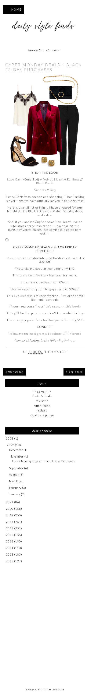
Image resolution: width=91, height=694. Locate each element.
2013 (10, 554)
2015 (10, 541)
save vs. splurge (42, 415)
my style (42, 401)
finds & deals (42, 396)
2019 (10, 515)
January (14, 494)
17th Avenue (54, 689)
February (15, 487)
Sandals (40, 190)
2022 (10, 445)
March (13, 481)
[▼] (6, 445)
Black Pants (45, 183)
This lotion (14, 258)
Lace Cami (14, 179)
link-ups (70, 340)
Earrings (73, 179)
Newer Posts (14, 371)
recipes (42, 410)
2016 (10, 535)
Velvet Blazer (53, 179)
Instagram (36, 333)
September (16, 468)
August (13, 474)
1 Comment (56, 352)
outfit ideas (42, 405)
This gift (12, 313)
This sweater (20, 289)
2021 (10, 502)
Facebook (55, 333)
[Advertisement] (45, 619)
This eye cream (17, 296)
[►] (5, 438)
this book (73, 306)
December (16, 450)
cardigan (45, 282)
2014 (10, 548)
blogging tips (42, 391)
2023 (10, 438)
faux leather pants (50, 320)
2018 (10, 521)
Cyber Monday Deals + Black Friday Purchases (43, 67)
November (16, 456)
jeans (51, 268)
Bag (53, 190)
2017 (10, 528)
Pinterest (74, 333)
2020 (10, 508)
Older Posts (74, 371)
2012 (10, 561)
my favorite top (34, 275)
